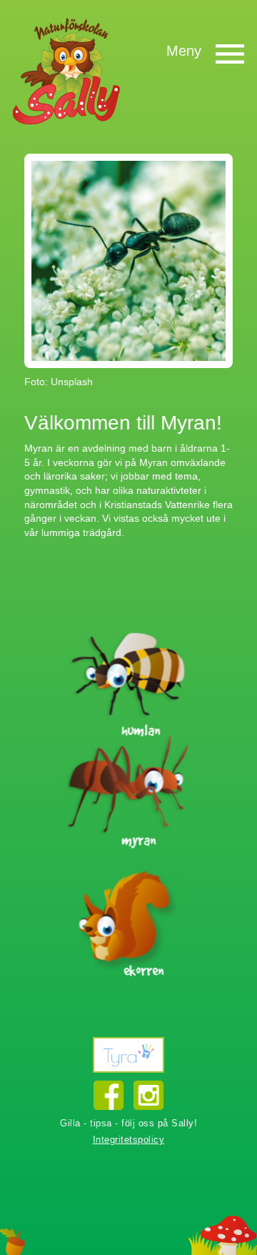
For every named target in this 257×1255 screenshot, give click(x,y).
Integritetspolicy (129, 1139)
